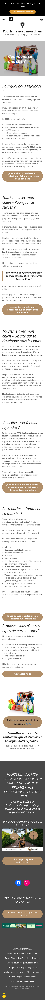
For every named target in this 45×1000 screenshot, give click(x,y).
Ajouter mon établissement (22, 12)
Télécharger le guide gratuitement (22, 860)
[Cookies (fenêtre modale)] (4, 996)
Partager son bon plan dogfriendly (23, 967)
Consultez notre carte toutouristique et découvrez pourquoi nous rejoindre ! (22, 737)
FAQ (36, 953)
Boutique (36, 958)
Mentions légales (34, 972)
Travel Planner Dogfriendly (16, 958)
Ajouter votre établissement (19, 953)
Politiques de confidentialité (22, 981)
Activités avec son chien (13, 972)
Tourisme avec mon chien (22, 31)
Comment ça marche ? (22, 949)
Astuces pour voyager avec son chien (23, 962)
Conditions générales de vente (22, 976)
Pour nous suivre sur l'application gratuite (22, 914)
